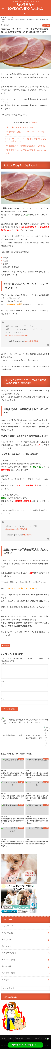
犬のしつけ (6, 939)
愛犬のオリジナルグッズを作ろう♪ (24, 1045)
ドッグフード (7, 926)
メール (4, 690)
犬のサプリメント (9, 953)
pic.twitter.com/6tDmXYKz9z (16, 335)
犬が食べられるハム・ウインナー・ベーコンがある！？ (25, 133)
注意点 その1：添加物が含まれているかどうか (26, 146)
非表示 (34, 122)
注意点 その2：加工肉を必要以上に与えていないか (26, 151)
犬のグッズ (6, 946)
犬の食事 (6, 646)
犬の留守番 (6, 966)
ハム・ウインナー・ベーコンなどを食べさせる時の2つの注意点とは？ (25, 140)
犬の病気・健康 (8, 973)
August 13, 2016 (31, 341)
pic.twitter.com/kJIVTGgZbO (16, 529)
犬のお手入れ (7, 933)
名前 (3, 681)
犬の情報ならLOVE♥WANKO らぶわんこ (25, 9)
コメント (5, 663)
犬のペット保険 (8, 959)
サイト (3, 699)
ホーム (3, 1038)
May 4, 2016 (27, 535)
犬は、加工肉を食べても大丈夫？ (19, 127)
